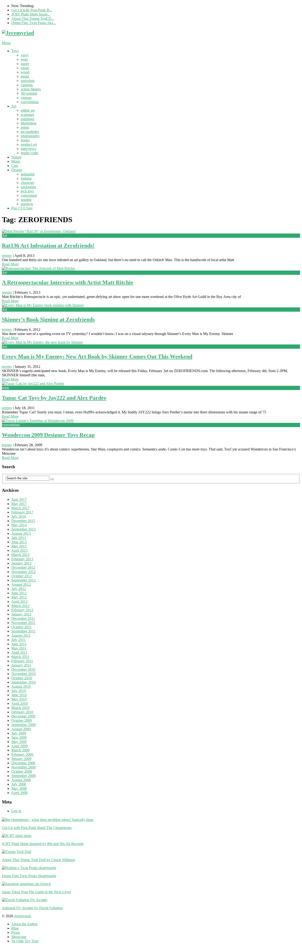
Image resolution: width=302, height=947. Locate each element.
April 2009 (19, 746)
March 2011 (20, 657)
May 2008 (19, 788)
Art (13, 106)
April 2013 (19, 550)
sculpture (27, 115)
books (25, 140)
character (27, 183)
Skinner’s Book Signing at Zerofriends (48, 319)
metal (25, 76)
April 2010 (19, 703)
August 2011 (20, 635)
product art (29, 144)
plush (25, 68)
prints (25, 127)
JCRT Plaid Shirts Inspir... (30, 14)
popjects (27, 204)
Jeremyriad (22, 916)
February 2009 (22, 754)
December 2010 (23, 669)
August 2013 (21, 533)
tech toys (27, 191)
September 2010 (23, 682)
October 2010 (21, 678)
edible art (27, 110)
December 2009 (23, 716)
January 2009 (21, 759)
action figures (31, 89)
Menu (6, 43)
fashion (26, 178)
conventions (30, 102)
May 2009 (19, 742)
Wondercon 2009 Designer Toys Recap (48, 435)
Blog (15, 928)
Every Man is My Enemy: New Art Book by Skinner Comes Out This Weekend (97, 356)
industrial (27, 174)
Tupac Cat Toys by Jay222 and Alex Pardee (54, 398)
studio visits (29, 153)
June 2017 (19, 499)
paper (25, 64)
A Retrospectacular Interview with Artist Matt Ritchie (67, 282)
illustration (28, 123)
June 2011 (18, 644)
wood (25, 72)
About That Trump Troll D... (32, 19)
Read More (10, 264)
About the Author (24, 924)
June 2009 (19, 737)
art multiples (30, 132)
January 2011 (21, 665)
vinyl (24, 55)
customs (27, 85)
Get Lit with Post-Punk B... (31, 10)
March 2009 (20, 750)
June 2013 (19, 542)
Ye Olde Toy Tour (24, 941)
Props (15, 932)
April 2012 (19, 601)
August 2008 (21, 780)
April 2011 (19, 652)
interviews (28, 149)
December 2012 (23, 567)
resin (24, 59)
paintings (27, 119)
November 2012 (23, 572)
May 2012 (19, 597)
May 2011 (18, 648)
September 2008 (23, 776)
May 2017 (19, 504)
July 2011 (18, 640)
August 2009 (21, 729)
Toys (15, 51)
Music (16, 161)
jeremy (7, 256)
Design (16, 170)
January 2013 (21, 563)
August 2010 (21, 686)
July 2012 (18, 589)
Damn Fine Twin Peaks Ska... (33, 23)
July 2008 (18, 784)
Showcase (18, 937)
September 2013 (23, 529)
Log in (16, 811)
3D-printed (29, 93)
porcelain (27, 81)
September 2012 (23, 580)
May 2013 (19, 546)
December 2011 (23, 618)
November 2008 (23, 767)
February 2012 (22, 610)
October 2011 (21, 627)
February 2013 (22, 559)
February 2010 (22, 712)
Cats (14, 166)
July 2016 (18, 516)
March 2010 (20, 708)
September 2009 (23, 725)
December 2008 (23, 763)
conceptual (29, 195)
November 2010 (23, 674)
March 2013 (20, 555)
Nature (16, 157)
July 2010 (18, 691)
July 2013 (18, 538)
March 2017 (20, 508)
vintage (26, 98)
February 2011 (22, 661)
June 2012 (19, 593)
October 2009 (21, 720)
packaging (28, 187)
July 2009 (18, 733)
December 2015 (23, 521)
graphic (26, 200)
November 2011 (23, 623)
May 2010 (19, 699)
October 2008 (21, 771)
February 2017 (22, 512)
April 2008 (19, 793)
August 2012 (21, 584)
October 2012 (21, 576)
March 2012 (20, 606)
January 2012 (21, 614)
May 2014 (19, 525)
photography (30, 136)
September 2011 (23, 631)
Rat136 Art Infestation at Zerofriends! (48, 245)
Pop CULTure (22, 208)
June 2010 (19, 695)
